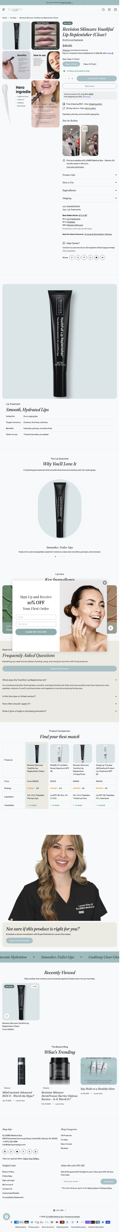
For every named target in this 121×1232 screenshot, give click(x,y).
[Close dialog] (105, 582)
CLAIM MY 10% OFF (36, 632)
